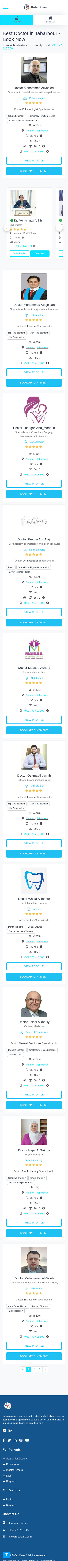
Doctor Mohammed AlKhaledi (34, 88)
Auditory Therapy (40, 1306)
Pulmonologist (37, 98)
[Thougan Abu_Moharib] (34, 409)
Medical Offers (14, 1469)
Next (59, 227)
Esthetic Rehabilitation (19, 572)
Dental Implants (15, 927)
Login (9, 1475)
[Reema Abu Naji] (34, 521)
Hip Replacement (16, 333)
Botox (11, 567)
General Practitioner (37, 1032)
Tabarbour (42, 130)
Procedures (12, 1464)
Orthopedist (37, 315)
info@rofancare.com (20, 1536)
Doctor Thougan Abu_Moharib (34, 428)
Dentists (36, 909)
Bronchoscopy (16, 1311)
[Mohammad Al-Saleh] (34, 1259)
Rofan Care (38, 7)
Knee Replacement (38, 333)
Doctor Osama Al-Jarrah (34, 775)
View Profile (34, 160)
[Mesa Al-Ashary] (34, 649)
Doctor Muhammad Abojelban (34, 305)
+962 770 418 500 (34, 151)
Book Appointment (34, 171)
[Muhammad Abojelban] (34, 286)
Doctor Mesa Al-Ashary (34, 667)
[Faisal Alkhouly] (34, 1003)
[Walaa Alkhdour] (34, 880)
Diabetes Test (15, 1054)
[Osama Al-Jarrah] (34, 757)
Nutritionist (37, 678)
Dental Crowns (35, 927)
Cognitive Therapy (17, 1178)
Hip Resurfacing (16, 337)
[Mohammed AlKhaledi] (34, 69)
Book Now (12, 253)
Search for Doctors (17, 1458)
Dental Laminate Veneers (21, 931)
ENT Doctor (37, 1288)
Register (11, 1481)
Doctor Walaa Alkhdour (34, 899)
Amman (30, 130)
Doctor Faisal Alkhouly (34, 1022)
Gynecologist (37, 441)
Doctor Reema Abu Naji (34, 539)
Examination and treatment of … (24, 120)
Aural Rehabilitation (17, 1306)
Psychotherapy (34, 1160)
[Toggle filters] (6, 1555)
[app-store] (4, 1430)
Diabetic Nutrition (16, 1050)
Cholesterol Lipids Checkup (42, 1050)
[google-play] (10, 1430)
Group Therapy (37, 1178)
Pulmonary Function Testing (42, 116)
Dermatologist (37, 549)
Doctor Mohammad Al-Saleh (34, 1278)
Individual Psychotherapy (21, 1182)
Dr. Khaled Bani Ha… (49, 220)
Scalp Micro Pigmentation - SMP (33, 567)
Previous (6, 227)
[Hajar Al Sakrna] (34, 1131)
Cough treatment (16, 116)
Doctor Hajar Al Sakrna (34, 1150)
